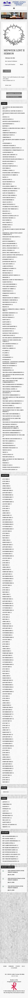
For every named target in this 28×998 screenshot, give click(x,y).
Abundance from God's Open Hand (13, 113)
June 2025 (5, 508)
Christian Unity (7, 135)
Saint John (5, 322)
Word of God (6, 465)
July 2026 (5, 479)
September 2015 (7, 773)
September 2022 (7, 583)
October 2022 (6, 580)
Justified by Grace (8, 261)
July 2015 (5, 777)
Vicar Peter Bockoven (9, 861)
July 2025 (5, 506)
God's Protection (8, 197)
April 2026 (5, 486)
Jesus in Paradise (8, 241)
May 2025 (5, 510)
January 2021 (6, 628)
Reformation (6, 304)
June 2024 (5, 535)
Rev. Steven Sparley (8, 856)
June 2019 (5, 671)
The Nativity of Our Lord (10, 416)
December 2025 (6, 495)
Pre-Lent (5, 820)
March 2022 (5, 596)
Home (5, 966)
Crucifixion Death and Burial (12, 159)
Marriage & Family (8, 268)
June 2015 (5, 779)
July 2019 (5, 669)
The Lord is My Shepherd (10, 413)
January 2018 (6, 709)
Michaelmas (6, 273)
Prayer (4, 295)
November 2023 (7, 551)
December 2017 (6, 712)
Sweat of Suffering (8, 365)
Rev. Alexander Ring (9, 836)
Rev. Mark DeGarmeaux (9, 847)
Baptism (5, 126)
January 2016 (6, 764)
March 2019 (5, 678)
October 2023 (6, 553)
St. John (5, 352)
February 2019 (6, 680)
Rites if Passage (7, 317)
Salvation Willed (8, 328)
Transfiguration (8, 445)
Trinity (4, 826)
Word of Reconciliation (10, 467)
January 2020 (6, 655)
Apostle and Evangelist (10, 121)
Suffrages (5, 359)
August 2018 (6, 693)
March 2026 (5, 488)
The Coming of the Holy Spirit (12, 378)
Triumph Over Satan (9, 447)
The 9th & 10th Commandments (12, 372)
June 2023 (5, 562)
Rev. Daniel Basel (8, 838)
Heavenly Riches (7, 217)
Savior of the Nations (9, 333)
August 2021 (6, 612)
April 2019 (5, 675)
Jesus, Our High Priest (9, 248)
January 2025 (6, 519)
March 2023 (5, 569)
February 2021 (6, 626)
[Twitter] (13, 971)
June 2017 (5, 725)
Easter (4, 806)
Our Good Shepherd (8, 284)
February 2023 (6, 571)
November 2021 (7, 605)
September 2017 (7, 718)
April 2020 (5, 648)
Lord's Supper (6, 266)
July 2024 (5, 533)
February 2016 (6, 761)
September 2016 (7, 745)
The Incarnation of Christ (11, 407)
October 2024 (6, 526)
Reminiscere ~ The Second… (14, 93)
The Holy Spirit (7, 405)
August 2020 (6, 639)
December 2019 (6, 657)
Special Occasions (8, 824)
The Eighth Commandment (11, 386)
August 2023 (6, 558)
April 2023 (5, 567)
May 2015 (5, 782)
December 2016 (6, 739)
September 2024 (7, 528)
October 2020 (6, 635)
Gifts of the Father (8, 195)
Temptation (6, 367)
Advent (4, 802)
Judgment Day (6, 259)
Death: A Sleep (7, 163)
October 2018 (6, 689)
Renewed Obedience (8, 312)
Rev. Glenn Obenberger (9, 840)
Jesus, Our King (7, 250)
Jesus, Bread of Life (8, 245)
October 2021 (6, 608)
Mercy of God (6, 270)
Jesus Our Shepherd (8, 243)
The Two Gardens (8, 441)
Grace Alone (6, 202)
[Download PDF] (16, 874)
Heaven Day (6, 213)
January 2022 (6, 601)
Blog (23, 966)
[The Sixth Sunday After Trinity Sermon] (4, 997)
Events (18, 966)
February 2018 (6, 707)
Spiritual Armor (7, 348)
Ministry (5, 277)
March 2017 (5, 732)
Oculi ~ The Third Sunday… (13, 96)
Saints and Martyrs (8, 326)
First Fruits (6, 184)
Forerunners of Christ (10, 188)
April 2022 (5, 594)
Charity (5, 130)
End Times (5, 168)
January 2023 (6, 574)
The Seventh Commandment (11, 430)
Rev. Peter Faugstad (8, 852)
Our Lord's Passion (10, 64)
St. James (5, 350)
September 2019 (7, 664)
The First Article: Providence (12, 401)
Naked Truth (6, 282)
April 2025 (5, 513)
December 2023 (6, 549)
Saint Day (5, 319)
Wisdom (4, 462)
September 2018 (7, 691)
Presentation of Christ (10, 297)
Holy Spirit (6, 220)
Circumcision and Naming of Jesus (13, 139)
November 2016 (7, 741)
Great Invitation (8, 204)
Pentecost (5, 817)
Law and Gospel (7, 263)
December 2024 (6, 522)
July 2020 (5, 641)
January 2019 (6, 682)
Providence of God (8, 302)
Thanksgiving (6, 370)
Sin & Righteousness (9, 343)
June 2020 (5, 644)
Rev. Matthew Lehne (9, 849)
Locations (14, 968)
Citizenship (6, 143)
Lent (10, 85)
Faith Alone (6, 179)
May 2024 (5, 537)
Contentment (7, 152)
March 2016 (5, 759)
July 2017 (5, 723)
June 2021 (5, 617)
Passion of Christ (8, 288)
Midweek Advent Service (10, 275)
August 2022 (6, 585)
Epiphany (5, 808)
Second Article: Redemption (11, 337)
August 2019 (6, 666)
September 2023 (7, 556)
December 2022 (6, 576)
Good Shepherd (7, 199)
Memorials (6, 813)
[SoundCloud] (17, 971)
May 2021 (5, 619)
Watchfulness (7, 456)
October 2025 (6, 499)
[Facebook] (10, 971)
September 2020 (7, 637)
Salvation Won (7, 331)
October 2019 (6, 662)
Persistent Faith (7, 293)
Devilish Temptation (9, 166)
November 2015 (7, 768)
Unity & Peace (6, 454)
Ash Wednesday (7, 123)
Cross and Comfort (8, 154)
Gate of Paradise (7, 193)
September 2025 (7, 501)
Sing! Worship (7, 346)
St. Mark (5, 355)
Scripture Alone (7, 335)
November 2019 (7, 660)
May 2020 (5, 646)
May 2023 (5, 565)
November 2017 (7, 714)
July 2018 (5, 696)
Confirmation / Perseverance (12, 150)
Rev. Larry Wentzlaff (9, 845)
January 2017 (6, 736)
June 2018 (5, 698)
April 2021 (5, 621)
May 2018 (5, 700)
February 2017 (6, 734)
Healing (5, 211)
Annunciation (7, 119)
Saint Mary (6, 324)
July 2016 (5, 750)
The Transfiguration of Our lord (13, 435)
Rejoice (4, 306)
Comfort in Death (8, 145)
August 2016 (6, 748)
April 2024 (5, 540)
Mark (21, 64)
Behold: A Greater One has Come (13, 128)
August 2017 (6, 721)
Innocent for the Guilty (10, 236)
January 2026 (6, 492)
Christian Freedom (8, 132)
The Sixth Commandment (10, 432)
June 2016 (5, 752)
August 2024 (6, 531)
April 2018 (5, 703)
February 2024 (6, 544)
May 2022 (5, 592)
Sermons (5, 16)
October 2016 (6, 743)
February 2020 (6, 653)
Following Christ (8, 186)
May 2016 (5, 754)
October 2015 (6, 770)
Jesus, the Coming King (9, 252)
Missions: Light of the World (12, 279)
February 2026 (6, 490)
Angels (4, 117)
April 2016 (5, 757)
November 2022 (7, 578)
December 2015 (6, 766)
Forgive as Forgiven (9, 190)
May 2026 (5, 483)
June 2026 (5, 481)
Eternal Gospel (7, 170)
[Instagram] (15, 971)
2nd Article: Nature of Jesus (11, 111)
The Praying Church (9, 424)
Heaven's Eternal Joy (9, 215)
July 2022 (5, 587)
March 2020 (5, 650)
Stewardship (6, 357)
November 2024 (7, 524)
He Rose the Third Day (9, 208)
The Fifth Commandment (10, 395)
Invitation (5, 239)
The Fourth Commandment (11, 403)
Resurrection (6, 315)
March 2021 (5, 623)
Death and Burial (8, 161)
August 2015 (6, 775)
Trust (4, 452)
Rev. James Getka (7, 843)
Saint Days (5, 822)
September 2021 (7, 610)
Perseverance (7, 291)
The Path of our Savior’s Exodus (13, 422)
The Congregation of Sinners (12, 384)
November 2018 (7, 687)
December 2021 (6, 603)
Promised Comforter (9, 300)
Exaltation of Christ (9, 175)
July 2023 (5, 560)
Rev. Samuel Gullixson (11, 61)
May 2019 (5, 673)
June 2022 (5, 589)
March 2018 (5, 705)
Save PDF (7, 71)
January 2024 (6, 547)
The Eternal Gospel (9, 389)
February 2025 (6, 517)
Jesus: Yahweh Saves (9, 257)
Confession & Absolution (10, 147)
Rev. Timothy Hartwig (9, 858)
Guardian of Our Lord (9, 206)
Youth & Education (8, 469)
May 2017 (5, 727)
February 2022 (6, 598)
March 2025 (5, 515)
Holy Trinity (6, 222)
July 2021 (5, 614)
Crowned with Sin (8, 156)
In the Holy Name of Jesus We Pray (13, 229)
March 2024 (5, 542)
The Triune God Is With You (11, 438)
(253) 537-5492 (14, 976)
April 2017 (5, 730)
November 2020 (7, 632)
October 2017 (6, 716)
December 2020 (6, 630)
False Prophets (7, 181)
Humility (5, 227)
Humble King (6, 224)
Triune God (6, 450)
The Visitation (7, 443)
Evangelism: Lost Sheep (10, 172)
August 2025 (6, 504)
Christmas (5, 137)
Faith (4, 177)
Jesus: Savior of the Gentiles (11, 254)
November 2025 (7, 497)
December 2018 (6, 684)
